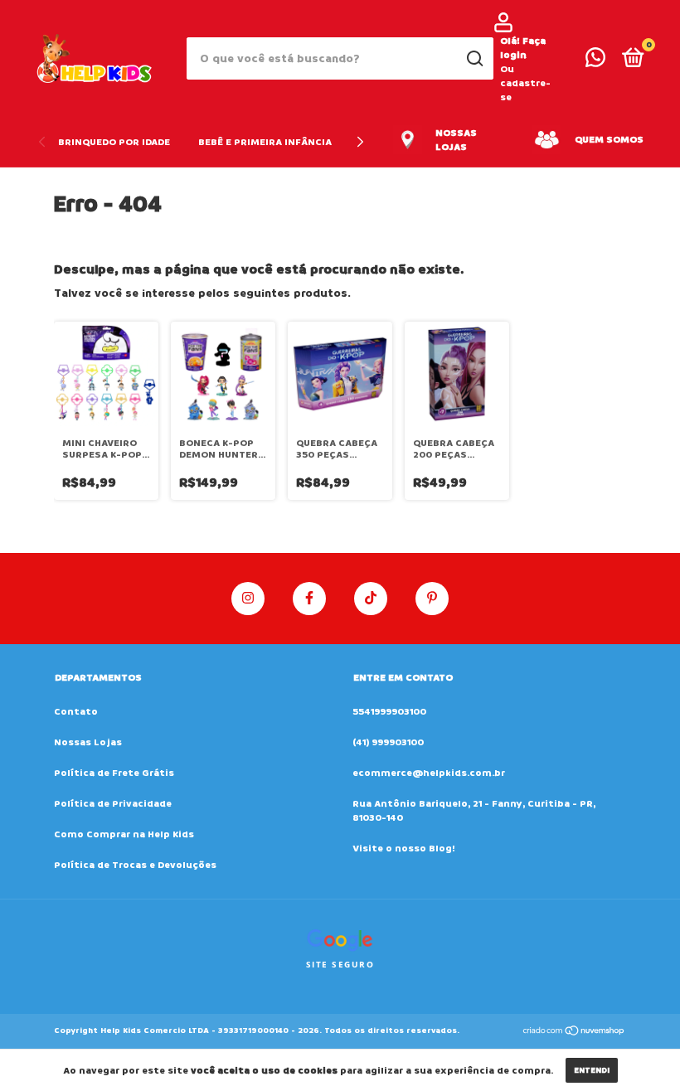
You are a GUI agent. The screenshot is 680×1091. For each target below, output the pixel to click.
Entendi (592, 1070)
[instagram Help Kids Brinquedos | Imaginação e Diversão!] (248, 598)
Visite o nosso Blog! (403, 848)
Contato (76, 712)
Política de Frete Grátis (114, 773)
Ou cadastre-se (525, 83)
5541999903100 (389, 712)
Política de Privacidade (113, 804)
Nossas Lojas (88, 742)
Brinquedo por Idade (114, 142)
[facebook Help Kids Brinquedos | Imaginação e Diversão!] (309, 598)
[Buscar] (474, 59)
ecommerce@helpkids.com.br (428, 773)
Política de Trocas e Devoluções (135, 865)
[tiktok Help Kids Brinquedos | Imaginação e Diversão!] (370, 598)
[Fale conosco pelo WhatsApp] (595, 61)
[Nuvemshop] (574, 1032)
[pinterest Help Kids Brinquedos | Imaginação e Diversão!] (432, 598)
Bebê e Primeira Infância (265, 142)
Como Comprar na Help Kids (124, 834)
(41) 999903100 (388, 742)
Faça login (523, 48)
